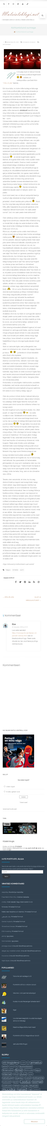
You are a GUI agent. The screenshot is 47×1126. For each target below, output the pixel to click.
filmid (18, 1070)
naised (22, 1089)
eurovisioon (26, 1066)
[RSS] (4, 4)
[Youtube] (22, 4)
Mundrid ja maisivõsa (16, 892)
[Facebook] (8, 4)
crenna (12, 1066)
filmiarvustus (8, 1070)
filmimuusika (29, 1070)
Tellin (6, 876)
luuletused (7, 1086)
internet (7, 1074)
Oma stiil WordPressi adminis (22, 946)
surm (22, 570)
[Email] (38, 582)
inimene (15, 570)
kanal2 (31, 1074)
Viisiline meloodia (23, 897)
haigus (8, 570)
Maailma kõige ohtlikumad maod (24, 1027)
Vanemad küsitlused (10, 809)
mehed (16, 1086)
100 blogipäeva (11, 1062)
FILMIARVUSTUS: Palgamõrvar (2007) (26, 1035)
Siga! (14, 1010)
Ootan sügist (10, 786)
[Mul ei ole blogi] (21, 18)
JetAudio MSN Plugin (20, 1044)
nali (30, 1089)
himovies (5, 907)
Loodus (25, 1082)
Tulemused (23, 802)
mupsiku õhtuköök (29, 1086)
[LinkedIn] (29, 582)
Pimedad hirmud (14, 907)
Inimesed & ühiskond (28, 42)
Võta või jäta (8, 597)
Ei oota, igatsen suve (13, 792)
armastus (36, 1062)
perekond (37, 1089)
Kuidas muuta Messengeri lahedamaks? (26, 1001)
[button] (12, 1121)
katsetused (8, 1078)
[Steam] (27, 4)
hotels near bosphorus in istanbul (13, 912)
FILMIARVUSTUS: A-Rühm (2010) (24, 985)
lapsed (15, 1082)
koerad (28, 1078)
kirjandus (19, 1078)
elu (17, 1066)
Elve (14, 624)
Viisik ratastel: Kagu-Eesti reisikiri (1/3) (20, 902)
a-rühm (23, 1062)
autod (5, 1066)
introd (16, 1074)
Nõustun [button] (34, 1121)
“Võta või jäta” (8, 83)
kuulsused (7, 1082)
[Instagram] (13, 4)
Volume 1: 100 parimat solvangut (24, 993)
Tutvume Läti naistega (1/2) (22, 976)
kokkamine (38, 1078)
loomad (37, 1081)
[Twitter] (18, 4)
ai (28, 1062)
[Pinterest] (25, 582)
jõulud (23, 1074)
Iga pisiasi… (10, 936)
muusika (9, 1089)
